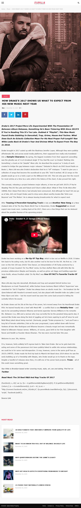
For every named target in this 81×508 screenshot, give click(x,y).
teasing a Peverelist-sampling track (24, 203)
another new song (61, 203)
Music (8, 9)
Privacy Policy (60, 506)
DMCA (77, 506)
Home (3, 9)
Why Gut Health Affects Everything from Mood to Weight (41, 471)
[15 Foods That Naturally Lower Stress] (8, 489)
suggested (61, 206)
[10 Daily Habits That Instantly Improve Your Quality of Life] (8, 433)
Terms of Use (69, 506)
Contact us (51, 506)
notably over (66, 307)
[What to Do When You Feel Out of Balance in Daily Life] (8, 447)
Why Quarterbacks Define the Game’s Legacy (35, 457)
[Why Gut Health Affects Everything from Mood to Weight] (8, 475)
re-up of (34, 258)
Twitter (5, 372)
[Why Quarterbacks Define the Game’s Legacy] (8, 461)
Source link (6, 398)
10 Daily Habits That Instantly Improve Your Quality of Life (43, 430)
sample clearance (15, 157)
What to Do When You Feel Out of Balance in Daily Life (40, 443)
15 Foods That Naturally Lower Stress (32, 485)
